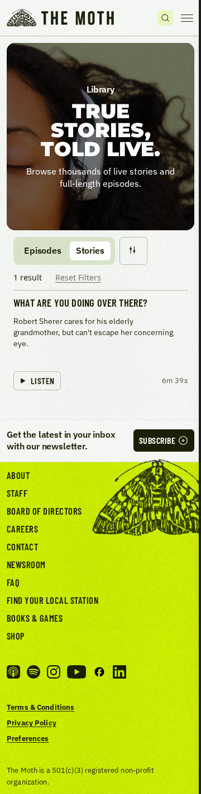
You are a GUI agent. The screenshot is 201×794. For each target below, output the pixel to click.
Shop (16, 635)
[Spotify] (33, 672)
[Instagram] (53, 672)
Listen (43, 380)
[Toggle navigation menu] (187, 18)
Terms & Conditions (40, 707)
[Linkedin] (119, 672)
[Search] (165, 18)
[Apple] (13, 672)
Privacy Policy (31, 722)
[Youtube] (76, 672)
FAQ (13, 582)
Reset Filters (78, 277)
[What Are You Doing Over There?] (100, 344)
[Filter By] (133, 251)
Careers (22, 528)
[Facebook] (99, 672)
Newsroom (26, 564)
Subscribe (157, 440)
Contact (22, 546)
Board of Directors (44, 510)
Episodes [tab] (42, 250)
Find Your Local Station (52, 600)
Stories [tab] (90, 250)
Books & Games (35, 617)
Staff (17, 492)
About (18, 475)
